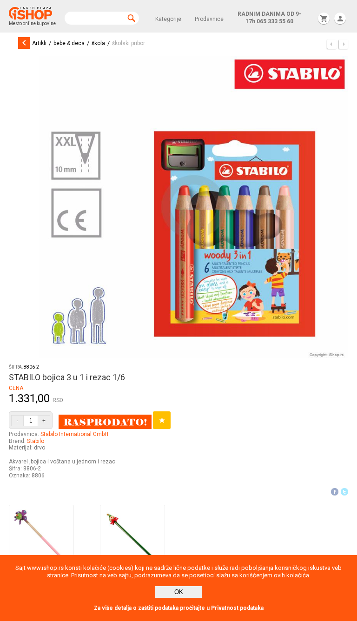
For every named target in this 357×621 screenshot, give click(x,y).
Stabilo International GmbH (74, 434)
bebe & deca (69, 43)
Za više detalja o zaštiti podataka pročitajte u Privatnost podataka (179, 608)
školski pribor (128, 43)
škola (98, 43)
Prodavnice (209, 19)
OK (178, 591)
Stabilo (35, 441)
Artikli (39, 43)
